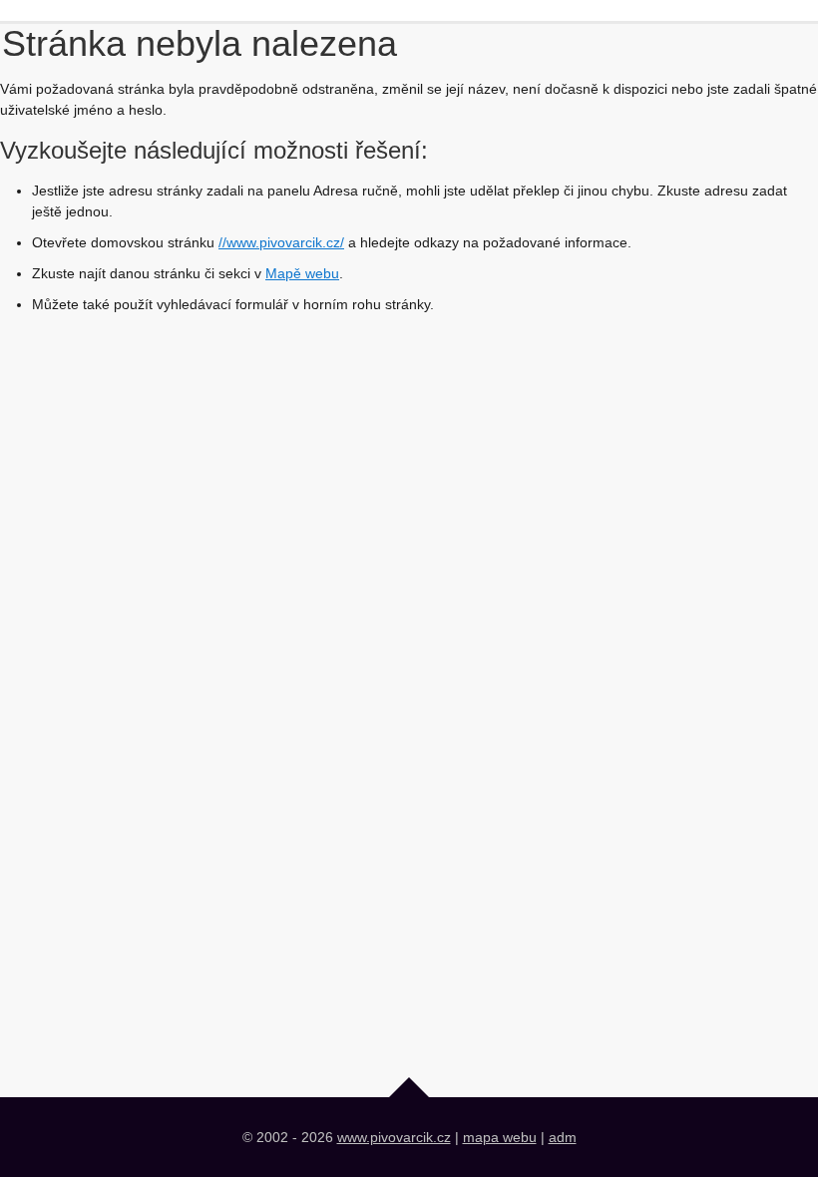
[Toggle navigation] (68, 15)
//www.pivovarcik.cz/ (281, 242)
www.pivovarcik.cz (394, 1137)
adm (563, 1137)
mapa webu (500, 1137)
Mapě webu (302, 273)
